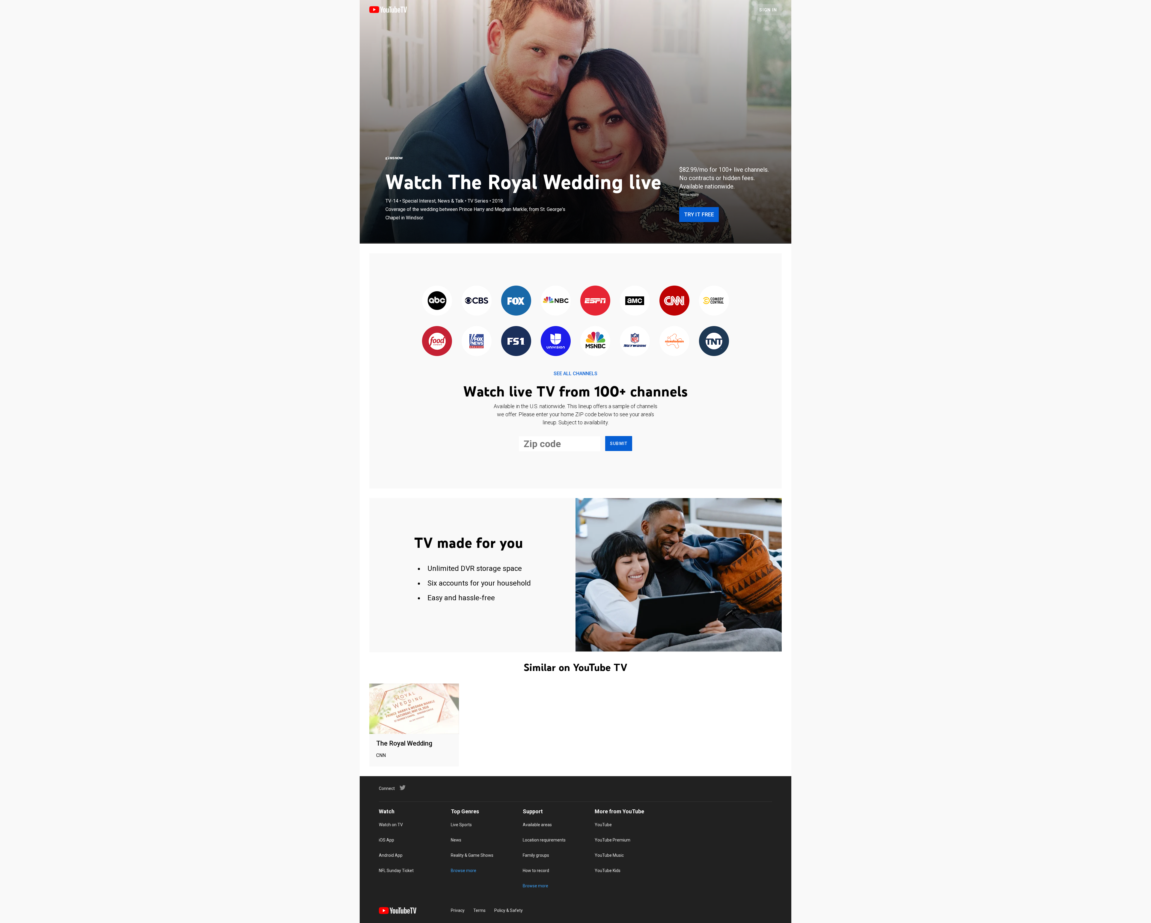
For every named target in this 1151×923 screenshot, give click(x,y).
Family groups (536, 855)
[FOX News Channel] (476, 341)
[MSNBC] (595, 341)
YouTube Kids (607, 870)
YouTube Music (609, 855)
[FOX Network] (516, 301)
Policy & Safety (508, 910)
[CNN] (674, 301)
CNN (381, 755)
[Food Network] (437, 341)
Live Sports (461, 824)
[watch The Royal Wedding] (414, 709)
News (456, 840)
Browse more (463, 870)
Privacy (458, 910)
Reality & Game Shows (472, 855)
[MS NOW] (394, 158)
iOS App (386, 840)
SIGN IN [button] (768, 9)
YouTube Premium (612, 840)
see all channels (575, 373)
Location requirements (544, 840)
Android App (391, 855)
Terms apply (689, 195)
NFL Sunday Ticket (396, 870)
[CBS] (476, 301)
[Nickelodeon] (674, 341)
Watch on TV (391, 824)
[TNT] (714, 341)
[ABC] (437, 301)
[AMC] (635, 301)
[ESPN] (595, 301)
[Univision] (556, 341)
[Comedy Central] (714, 301)
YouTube (603, 824)
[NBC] (556, 301)
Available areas (537, 824)
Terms (479, 910)
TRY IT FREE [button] (699, 214)
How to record (536, 870)
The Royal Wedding (404, 743)
